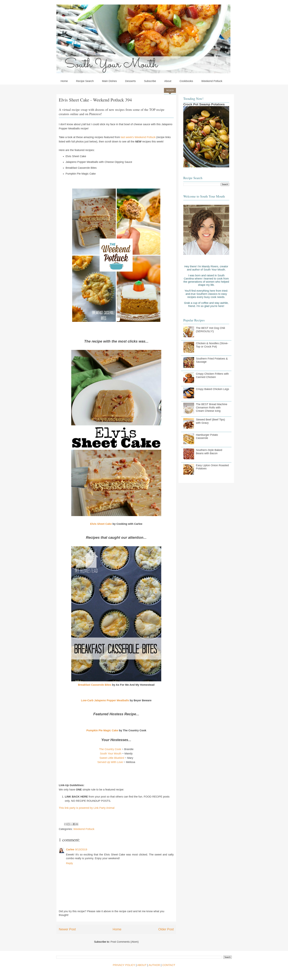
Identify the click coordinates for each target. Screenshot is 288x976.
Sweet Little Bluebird (111, 757)
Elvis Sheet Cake (101, 523)
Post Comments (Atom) (125, 941)
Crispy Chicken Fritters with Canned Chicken (212, 375)
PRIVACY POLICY (124, 965)
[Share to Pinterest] (76, 824)
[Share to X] (71, 824)
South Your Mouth (110, 753)
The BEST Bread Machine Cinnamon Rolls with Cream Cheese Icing (211, 407)
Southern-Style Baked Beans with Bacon (209, 452)
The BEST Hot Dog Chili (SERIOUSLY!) (210, 329)
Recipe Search (85, 81)
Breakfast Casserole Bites (94, 684)
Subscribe (150, 81)
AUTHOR (154, 965)
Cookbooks (186, 81)
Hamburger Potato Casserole (207, 436)
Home (64, 81)
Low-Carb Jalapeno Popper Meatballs (105, 700)
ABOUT (142, 965)
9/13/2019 (81, 849)
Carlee (70, 849)
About (167, 81)
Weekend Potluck (211, 81)
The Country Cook (110, 749)
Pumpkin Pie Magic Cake (102, 730)
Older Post (166, 929)
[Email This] (65, 824)
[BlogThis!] (68, 824)
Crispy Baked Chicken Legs (212, 389)
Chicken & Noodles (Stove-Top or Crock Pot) (212, 345)
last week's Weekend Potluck (138, 137)
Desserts (130, 81)
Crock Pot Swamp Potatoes (204, 104)
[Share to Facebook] (74, 824)
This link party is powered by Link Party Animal (86, 807)
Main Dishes (109, 81)
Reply (69, 863)
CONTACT (168, 965)
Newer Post (67, 929)
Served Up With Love (110, 762)
